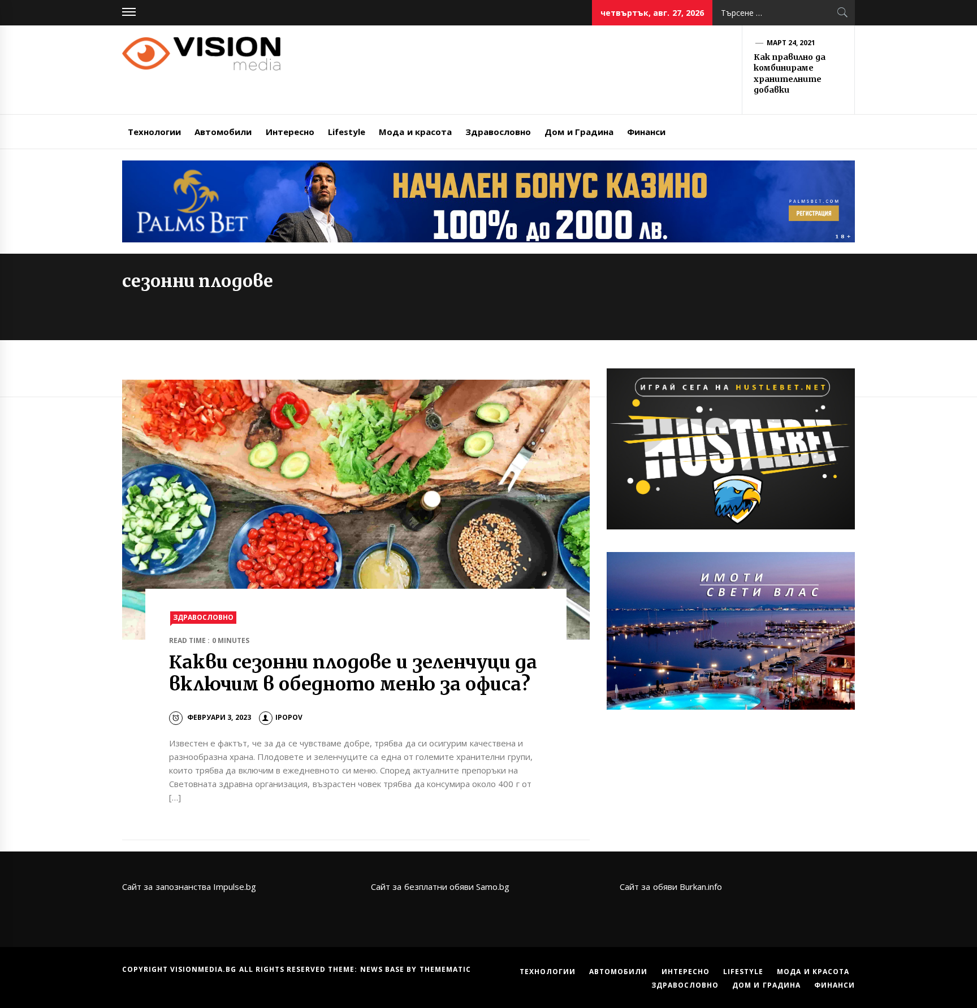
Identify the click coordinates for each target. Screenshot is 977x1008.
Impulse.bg (234, 886)
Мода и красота (415, 131)
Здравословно (498, 131)
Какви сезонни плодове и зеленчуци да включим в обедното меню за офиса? (353, 673)
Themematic (445, 969)
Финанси (646, 131)
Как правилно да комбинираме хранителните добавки (789, 73)
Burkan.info (701, 886)
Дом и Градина (578, 131)
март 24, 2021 (791, 42)
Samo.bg (492, 886)
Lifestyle (346, 131)
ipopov (288, 717)
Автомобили (223, 131)
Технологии (154, 131)
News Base (383, 969)
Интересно (290, 131)
